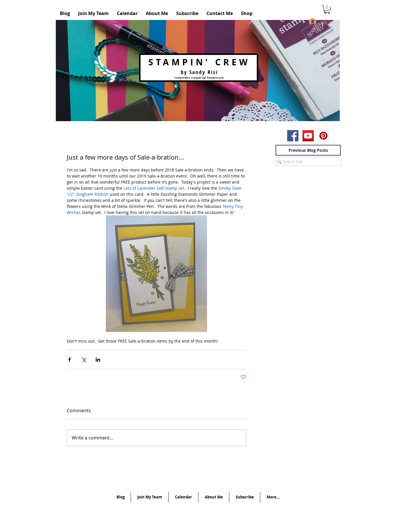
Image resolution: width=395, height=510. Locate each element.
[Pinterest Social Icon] (323, 135)
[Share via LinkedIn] (98, 359)
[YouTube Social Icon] (308, 135)
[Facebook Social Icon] (292, 135)
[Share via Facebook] (69, 359)
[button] (327, 9)
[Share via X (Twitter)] (83, 359)
